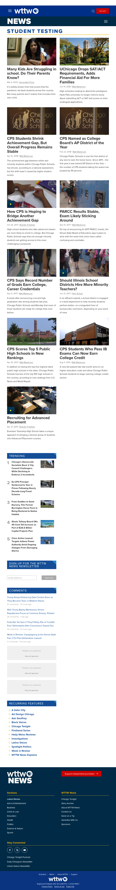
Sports (10, 832)
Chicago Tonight (21, 726)
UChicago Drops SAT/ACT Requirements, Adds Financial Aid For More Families (83, 75)
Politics (10, 824)
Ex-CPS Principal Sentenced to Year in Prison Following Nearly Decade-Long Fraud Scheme (24, 488)
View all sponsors (31, 656)
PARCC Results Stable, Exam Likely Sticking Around (79, 216)
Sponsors (65, 824)
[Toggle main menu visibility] (10, 10)
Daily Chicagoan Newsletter (19, 861)
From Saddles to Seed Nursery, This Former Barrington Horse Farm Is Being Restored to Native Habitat (24, 508)
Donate (102, 10)
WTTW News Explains (25, 755)
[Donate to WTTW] (58, 879)
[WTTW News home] (19, 21)
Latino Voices (19, 742)
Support (74, 874)
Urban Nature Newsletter (18, 866)
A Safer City (18, 710)
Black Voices (19, 722)
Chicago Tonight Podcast (18, 857)
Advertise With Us (69, 819)
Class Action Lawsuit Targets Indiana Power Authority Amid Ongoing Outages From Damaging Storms (24, 545)
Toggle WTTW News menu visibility (107, 21)
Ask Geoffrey (19, 718)
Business (11, 807)
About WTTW (62, 874)
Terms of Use (59, 886)
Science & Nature (15, 828)
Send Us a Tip (68, 815)
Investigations (20, 738)
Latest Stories (13, 799)
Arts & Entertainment (16, 803)
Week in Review (21, 751)
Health (10, 819)
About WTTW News (70, 807)
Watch (51, 874)
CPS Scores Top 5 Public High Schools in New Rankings (28, 353)
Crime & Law (13, 811)
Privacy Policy (47, 886)
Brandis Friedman (27, 224)
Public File (70, 886)
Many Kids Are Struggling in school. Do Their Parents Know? (31, 73)
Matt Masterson (79, 86)
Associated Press (26, 82)
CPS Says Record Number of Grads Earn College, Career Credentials (30, 284)
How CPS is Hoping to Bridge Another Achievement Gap (26, 216)
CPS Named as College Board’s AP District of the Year (82, 143)
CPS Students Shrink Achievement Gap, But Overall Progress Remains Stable (29, 145)
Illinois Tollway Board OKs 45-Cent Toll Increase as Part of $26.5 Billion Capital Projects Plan (25, 526)
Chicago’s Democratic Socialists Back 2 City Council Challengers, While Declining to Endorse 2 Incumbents (23, 468)
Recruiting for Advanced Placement (28, 420)
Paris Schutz (77, 293)
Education (11, 815)
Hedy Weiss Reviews (24, 734)
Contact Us (66, 811)
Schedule (42, 874)
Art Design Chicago (23, 714)
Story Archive (67, 803)
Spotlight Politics (21, 747)
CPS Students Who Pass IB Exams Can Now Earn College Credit (83, 353)
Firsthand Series (21, 730)
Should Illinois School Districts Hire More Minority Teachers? (84, 284)
